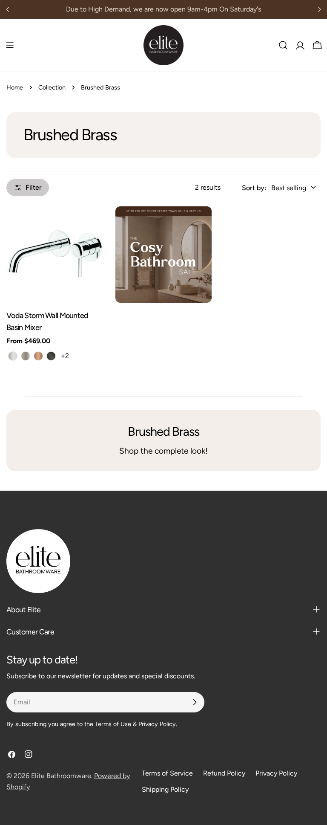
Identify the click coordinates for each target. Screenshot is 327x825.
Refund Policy (224, 773)
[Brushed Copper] (38, 356)
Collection (52, 87)
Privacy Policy (276, 773)
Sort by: (254, 188)
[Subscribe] (195, 702)
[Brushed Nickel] (25, 356)
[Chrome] (12, 356)
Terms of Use (113, 724)
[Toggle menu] (9, 45)
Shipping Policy (165, 789)
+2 (65, 356)
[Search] (283, 45)
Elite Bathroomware (61, 776)
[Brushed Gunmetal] (51, 356)
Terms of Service (167, 773)
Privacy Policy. (157, 724)
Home (14, 87)
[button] (279, 187)
